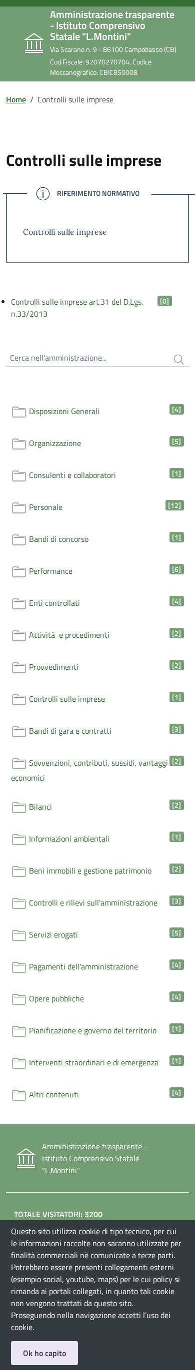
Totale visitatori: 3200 (58, 1214)
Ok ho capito (44, 1353)
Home (16, 99)
